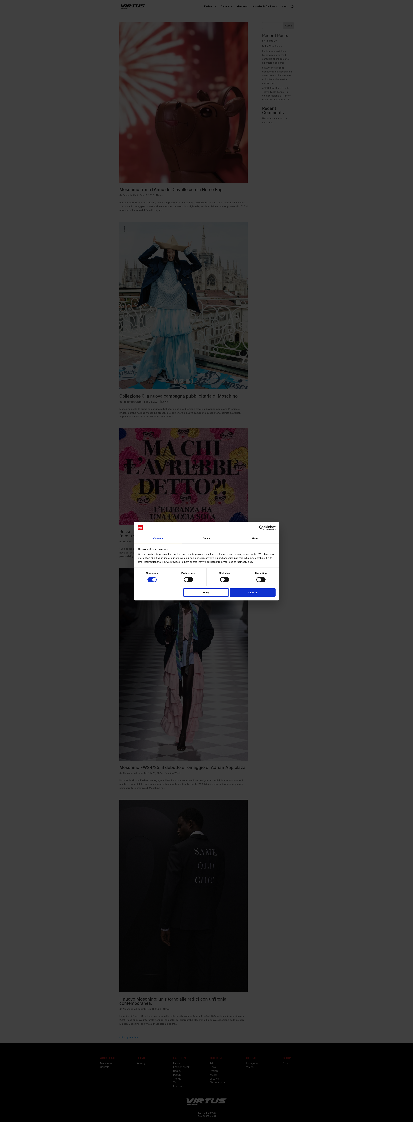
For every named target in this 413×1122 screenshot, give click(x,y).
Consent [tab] (158, 538)
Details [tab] (207, 538)
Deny (206, 592)
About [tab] (254, 538)
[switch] (188, 579)
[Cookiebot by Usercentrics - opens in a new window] (261, 527)
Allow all (252, 592)
